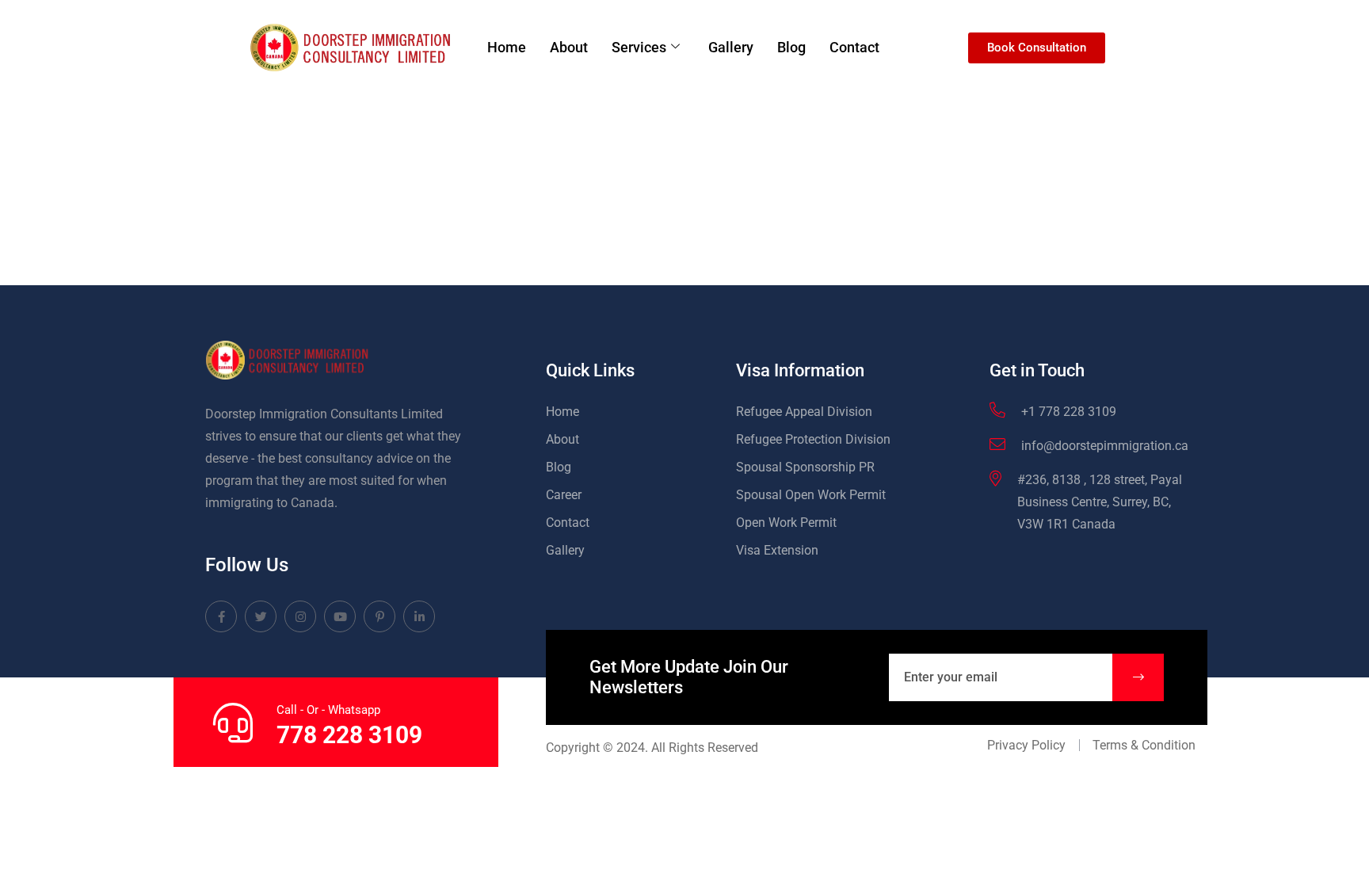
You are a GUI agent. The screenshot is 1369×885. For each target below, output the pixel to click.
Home (506, 47)
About (569, 47)
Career (564, 494)
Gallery (730, 47)
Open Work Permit (786, 522)
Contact (854, 47)
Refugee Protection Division (813, 439)
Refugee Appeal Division (804, 411)
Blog (791, 47)
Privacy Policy (1026, 745)
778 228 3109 (349, 735)
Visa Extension (777, 550)
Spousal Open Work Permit (811, 494)
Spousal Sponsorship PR (805, 467)
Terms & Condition (1144, 745)
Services (639, 47)
